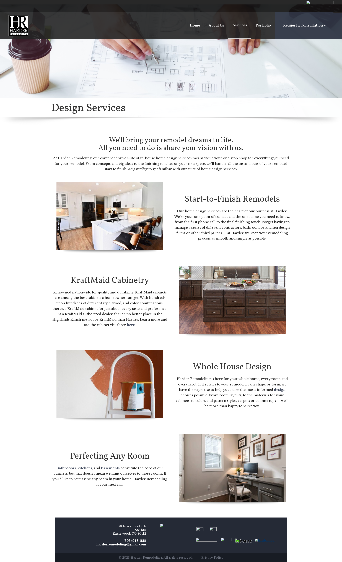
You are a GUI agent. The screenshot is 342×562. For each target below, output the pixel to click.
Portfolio (263, 25)
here (131, 325)
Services (240, 25)
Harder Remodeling (19, 25)
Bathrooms (66, 468)
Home (195, 25)
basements (110, 468)
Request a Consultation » (304, 25)
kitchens (84, 468)
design (280, 390)
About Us (216, 25)
